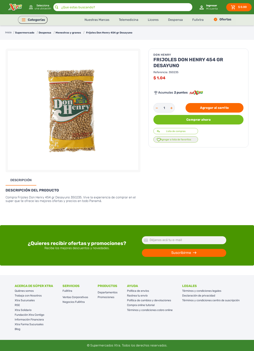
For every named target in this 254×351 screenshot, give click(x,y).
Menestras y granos (68, 32)
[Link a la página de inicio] (8, 32)
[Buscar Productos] (56, 7)
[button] (39, 7)
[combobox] (122, 7)
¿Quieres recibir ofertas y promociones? (77, 243)
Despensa (45, 32)
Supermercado (24, 32)
